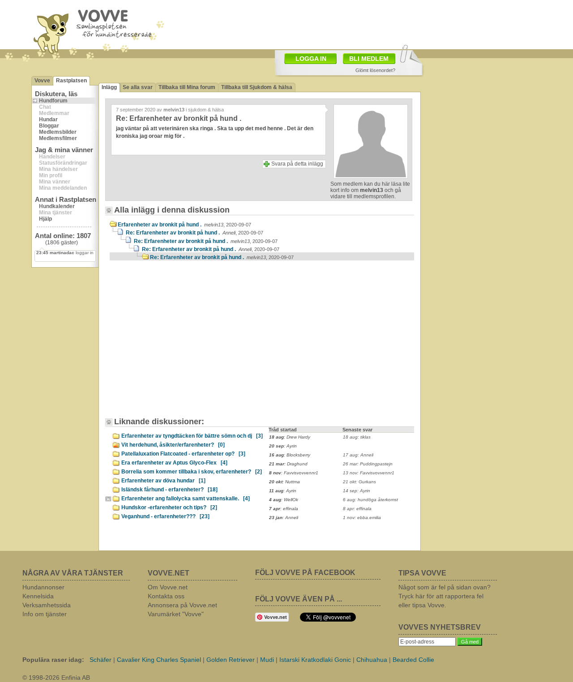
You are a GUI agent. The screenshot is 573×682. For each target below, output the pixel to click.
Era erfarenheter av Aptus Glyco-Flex (174, 463)
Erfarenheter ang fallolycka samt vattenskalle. (185, 498)
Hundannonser (43, 587)
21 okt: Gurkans (359, 481)
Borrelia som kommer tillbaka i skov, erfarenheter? (191, 472)
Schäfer (100, 659)
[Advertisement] (186, 343)
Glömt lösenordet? (375, 70)
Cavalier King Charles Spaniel (159, 659)
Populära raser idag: (53, 659)
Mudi (267, 659)
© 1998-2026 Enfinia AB (56, 677)
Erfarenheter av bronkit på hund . (184, 225)
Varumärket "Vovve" (176, 614)
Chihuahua (371, 659)
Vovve (42, 80)
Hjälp (45, 219)
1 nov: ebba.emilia (362, 517)
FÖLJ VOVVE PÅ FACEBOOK (305, 572)
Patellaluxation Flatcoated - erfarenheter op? (183, 454)
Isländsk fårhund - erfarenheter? (169, 489)
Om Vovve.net (168, 587)
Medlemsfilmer (58, 138)
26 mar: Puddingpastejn (368, 463)
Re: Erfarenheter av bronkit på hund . (194, 233)
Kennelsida (38, 596)
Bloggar (49, 126)
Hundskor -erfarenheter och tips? (169, 507)
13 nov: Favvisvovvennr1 (368, 472)
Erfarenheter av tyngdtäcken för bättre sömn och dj (192, 436)
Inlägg (109, 87)
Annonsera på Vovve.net (182, 605)
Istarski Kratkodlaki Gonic (315, 659)
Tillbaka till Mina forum (186, 87)
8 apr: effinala (357, 508)
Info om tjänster (44, 614)
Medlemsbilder (58, 132)
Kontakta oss (166, 596)
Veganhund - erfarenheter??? (165, 516)
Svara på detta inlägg (297, 164)
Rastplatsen (71, 80)
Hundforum (53, 101)
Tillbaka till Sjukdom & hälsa (256, 87)
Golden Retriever (230, 659)
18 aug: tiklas (357, 437)
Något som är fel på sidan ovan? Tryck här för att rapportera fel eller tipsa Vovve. (444, 596)
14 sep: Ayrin (356, 490)
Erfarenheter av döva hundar (163, 480)
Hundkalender (57, 206)
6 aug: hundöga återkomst (370, 499)
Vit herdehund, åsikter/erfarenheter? (173, 445)
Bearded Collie (413, 659)
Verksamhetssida (46, 605)
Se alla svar (138, 87)
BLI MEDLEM (369, 58)
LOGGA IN (310, 58)
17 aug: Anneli (358, 454)
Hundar (48, 119)
